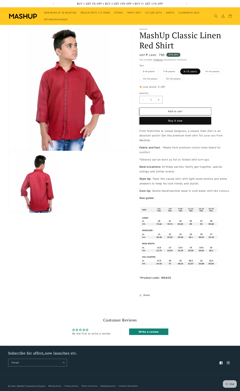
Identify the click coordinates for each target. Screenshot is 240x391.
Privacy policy (71, 386)
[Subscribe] (63, 362)
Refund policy (54, 386)
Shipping (157, 59)
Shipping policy (108, 386)
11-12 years (214, 72)
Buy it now (175, 120)
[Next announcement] (186, 3)
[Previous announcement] (53, 3)
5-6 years (150, 72)
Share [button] (146, 295)
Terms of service (89, 386)
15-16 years (175, 79)
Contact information (128, 386)
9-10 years (190, 71)
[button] (215, 16)
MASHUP (21, 386)
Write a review (149, 331)
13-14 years (152, 79)
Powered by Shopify (35, 386)
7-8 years (170, 72)
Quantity (144, 93)
